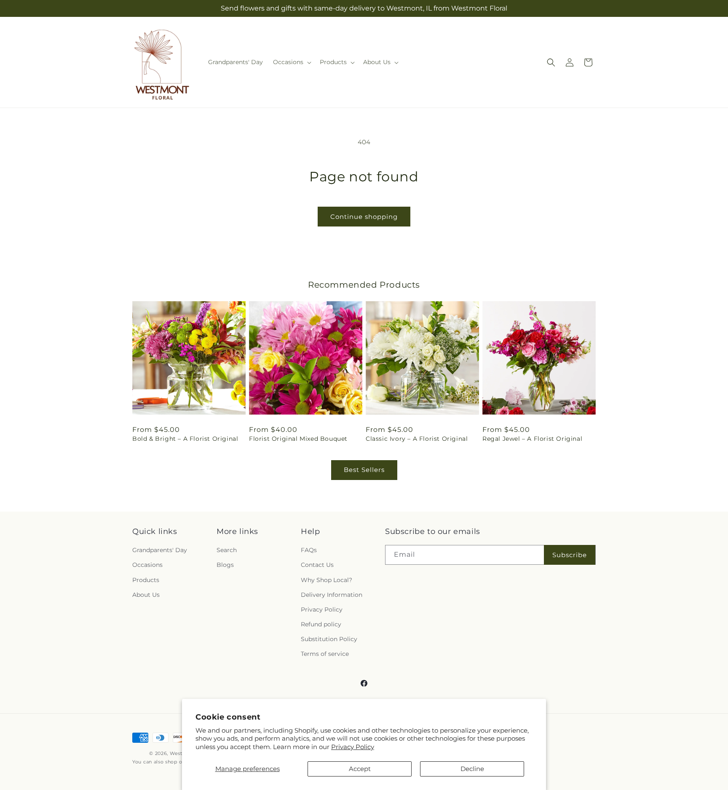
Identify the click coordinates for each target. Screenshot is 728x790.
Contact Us (317, 565)
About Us (146, 595)
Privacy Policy (352, 747)
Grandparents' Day (159, 550)
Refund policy (321, 624)
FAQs (309, 550)
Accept (360, 769)
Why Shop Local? (326, 580)
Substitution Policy (329, 639)
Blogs (225, 565)
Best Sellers (364, 470)
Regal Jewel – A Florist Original (532, 438)
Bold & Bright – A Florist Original (185, 438)
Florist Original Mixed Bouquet (298, 438)
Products (145, 580)
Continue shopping (364, 217)
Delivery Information (331, 595)
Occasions (147, 565)
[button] (291, 62)
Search (227, 550)
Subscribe (569, 555)
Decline (472, 769)
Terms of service (325, 654)
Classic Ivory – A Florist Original (417, 438)
